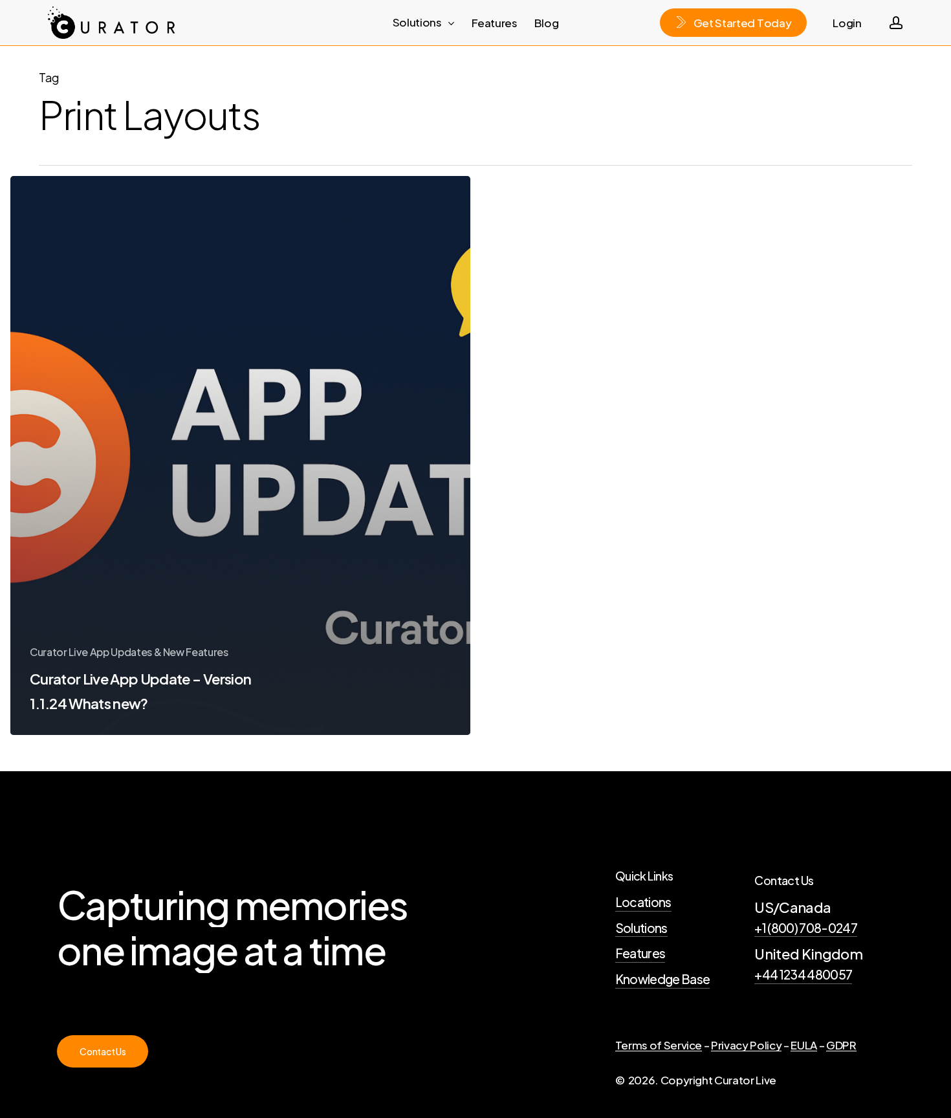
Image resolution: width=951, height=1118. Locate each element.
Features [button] (640, 953)
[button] (102, 1051)
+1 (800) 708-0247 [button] (805, 928)
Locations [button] (643, 902)
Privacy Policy (746, 1045)
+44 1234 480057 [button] (803, 974)
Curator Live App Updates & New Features (129, 652)
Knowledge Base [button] (662, 979)
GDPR (841, 1045)
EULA (804, 1045)
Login (847, 23)
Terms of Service (659, 1045)
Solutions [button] (641, 928)
